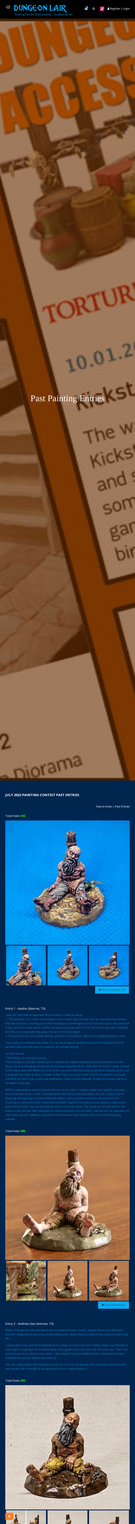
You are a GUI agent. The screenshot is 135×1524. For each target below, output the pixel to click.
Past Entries (122, 806)
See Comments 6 (114, 1305)
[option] (67, 882)
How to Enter (104, 806)
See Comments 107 (113, 990)
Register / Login (119, 8)
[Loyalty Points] (9, 1516)
